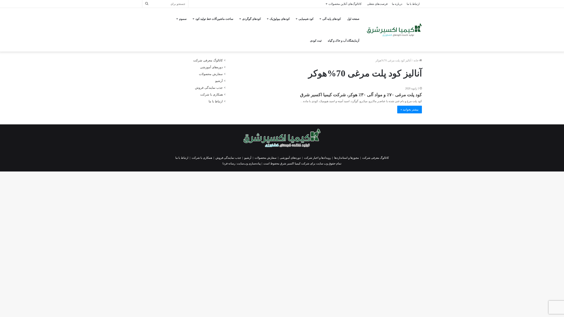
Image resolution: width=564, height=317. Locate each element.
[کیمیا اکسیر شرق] (394, 29)
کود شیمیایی (306, 18)
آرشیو (219, 81)
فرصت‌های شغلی (377, 4)
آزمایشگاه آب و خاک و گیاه (343, 40)
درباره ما (397, 4)
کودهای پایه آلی (331, 18)
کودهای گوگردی (251, 18)
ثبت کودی (316, 40)
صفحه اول (353, 18)
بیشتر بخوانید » (410, 109)
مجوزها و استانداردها (346, 157)
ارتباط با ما (413, 4)
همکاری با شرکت (211, 94)
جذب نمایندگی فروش (209, 87)
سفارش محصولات (211, 74)
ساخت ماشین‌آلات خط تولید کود (214, 18)
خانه (416, 60)
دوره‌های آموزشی (211, 67)
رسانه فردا (229, 163)
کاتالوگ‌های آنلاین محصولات (345, 4)
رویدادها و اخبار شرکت (317, 157)
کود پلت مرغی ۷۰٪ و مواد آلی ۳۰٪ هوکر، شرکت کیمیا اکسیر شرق (361, 94)
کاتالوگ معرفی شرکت (208, 60)
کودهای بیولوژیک (280, 18)
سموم (183, 18)
